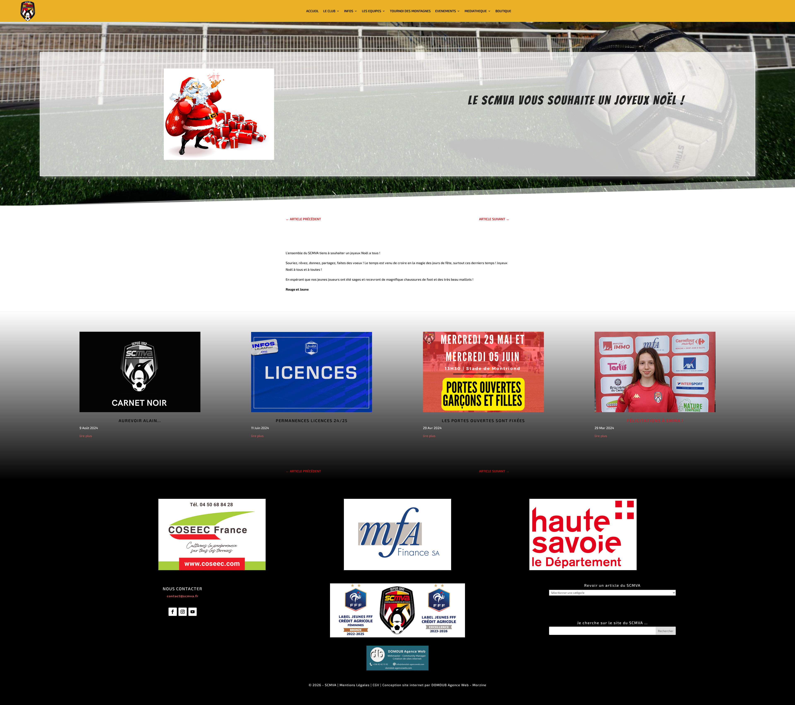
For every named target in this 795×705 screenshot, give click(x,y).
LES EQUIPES (371, 11)
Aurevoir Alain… (140, 420)
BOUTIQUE (503, 11)
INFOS (348, 11)
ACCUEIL (312, 11)
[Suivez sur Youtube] (192, 612)
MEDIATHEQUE (476, 11)
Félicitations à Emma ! (655, 420)
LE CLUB (329, 11)
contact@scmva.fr (182, 596)
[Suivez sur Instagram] (182, 612)
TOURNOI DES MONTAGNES (410, 11)
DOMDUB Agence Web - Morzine (458, 685)
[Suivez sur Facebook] (173, 612)
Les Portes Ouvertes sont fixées (483, 420)
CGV (376, 685)
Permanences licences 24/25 (312, 420)
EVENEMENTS (445, 11)
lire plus (86, 436)
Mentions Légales (355, 685)
